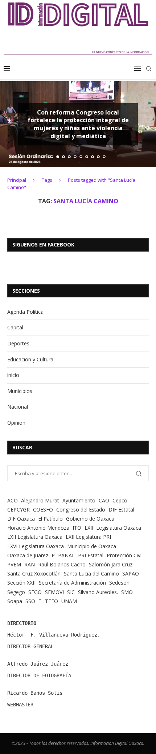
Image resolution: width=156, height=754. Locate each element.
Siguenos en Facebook (43, 244)
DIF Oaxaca (21, 518)
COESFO (43, 509)
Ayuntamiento (78, 500)
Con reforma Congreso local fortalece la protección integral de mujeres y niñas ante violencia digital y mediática (78, 124)
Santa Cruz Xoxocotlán (34, 573)
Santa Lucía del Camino (91, 573)
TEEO (51, 601)
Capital (15, 327)
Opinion (16, 422)
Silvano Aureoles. (98, 592)
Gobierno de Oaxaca (90, 518)
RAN (29, 564)
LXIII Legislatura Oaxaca (113, 527)
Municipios (19, 391)
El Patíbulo (50, 518)
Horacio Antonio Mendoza (38, 527)
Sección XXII (21, 582)
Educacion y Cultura (30, 359)
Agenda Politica (25, 311)
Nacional (17, 406)
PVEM (14, 564)
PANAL (66, 555)
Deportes (18, 343)
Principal (16, 180)
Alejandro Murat (40, 500)
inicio (13, 375)
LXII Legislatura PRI (88, 536)
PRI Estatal (90, 555)
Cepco (119, 500)
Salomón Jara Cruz (110, 564)
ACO (12, 500)
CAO (104, 500)
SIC (71, 592)
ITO (77, 527)
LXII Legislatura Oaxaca (34, 536)
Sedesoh (119, 582)
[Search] (148, 68)
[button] (10, 124)
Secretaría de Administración (72, 582)
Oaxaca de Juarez (27, 555)
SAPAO (130, 573)
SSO (30, 601)
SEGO (35, 592)
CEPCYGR (18, 509)
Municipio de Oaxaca (91, 546)
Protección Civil (125, 555)
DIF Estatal (121, 509)
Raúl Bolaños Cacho (62, 564)
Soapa (14, 601)
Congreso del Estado (80, 509)
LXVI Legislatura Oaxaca (35, 546)
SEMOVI (54, 592)
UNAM (69, 601)
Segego (16, 592)
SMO (127, 592)
